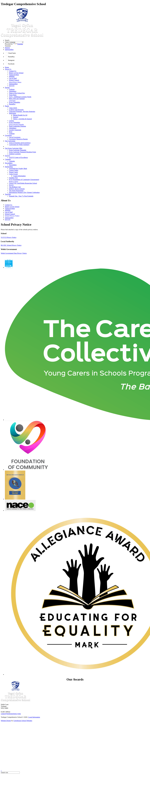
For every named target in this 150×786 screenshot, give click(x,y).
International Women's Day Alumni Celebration (24, 192)
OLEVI (7, 156)
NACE (11, 185)
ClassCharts (12, 100)
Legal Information (34, 717)
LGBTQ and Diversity (16, 110)
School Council (14, 80)
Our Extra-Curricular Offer (13, 148)
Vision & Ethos (14, 75)
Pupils (7, 106)
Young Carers (13, 172)
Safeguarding (9, 49)
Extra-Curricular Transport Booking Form (22, 152)
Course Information (19, 176)
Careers (11, 121)
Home (7, 67)
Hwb (10, 132)
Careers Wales (13, 170)
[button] (6, 53)
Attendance (12, 91)
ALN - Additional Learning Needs (20, 97)
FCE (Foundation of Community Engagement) (24, 179)
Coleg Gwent (13, 174)
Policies (7, 48)
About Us (8, 69)
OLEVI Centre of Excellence (18, 157)
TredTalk (8, 194)
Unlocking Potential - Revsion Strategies (22, 111)
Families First (13, 178)
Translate (20, 44)
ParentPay (12, 104)
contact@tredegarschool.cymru (11, 714)
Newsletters (8, 163)
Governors (8, 135)
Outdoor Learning (15, 154)
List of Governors (14, 137)
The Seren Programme (16, 190)
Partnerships (9, 167)
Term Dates (12, 95)
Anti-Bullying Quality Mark (18, 168)
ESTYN (11, 86)
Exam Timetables (14, 102)
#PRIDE (12, 76)
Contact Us (12, 71)
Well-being (12, 113)
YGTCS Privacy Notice (8, 237)
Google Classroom (15, 130)
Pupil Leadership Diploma (17, 126)
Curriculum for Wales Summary (19, 144)
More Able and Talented (17, 98)
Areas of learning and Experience (20, 143)
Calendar (8, 159)
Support (15, 117)
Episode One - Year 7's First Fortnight (21, 196)
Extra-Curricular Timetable (16, 124)
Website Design (6, 720)
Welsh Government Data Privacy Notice (14, 253)
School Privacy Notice (15, 82)
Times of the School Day (17, 93)
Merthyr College (13, 181)
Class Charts (13, 108)
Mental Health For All (20, 115)
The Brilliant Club (15, 187)
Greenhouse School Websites (22, 720)
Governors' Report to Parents (18, 139)
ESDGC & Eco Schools (17, 189)
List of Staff (13, 78)
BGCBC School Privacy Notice (11, 245)
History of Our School (16, 73)
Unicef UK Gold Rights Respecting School (23, 183)
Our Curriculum (10, 141)
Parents (7, 87)
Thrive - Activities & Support (22, 119)
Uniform (11, 89)
